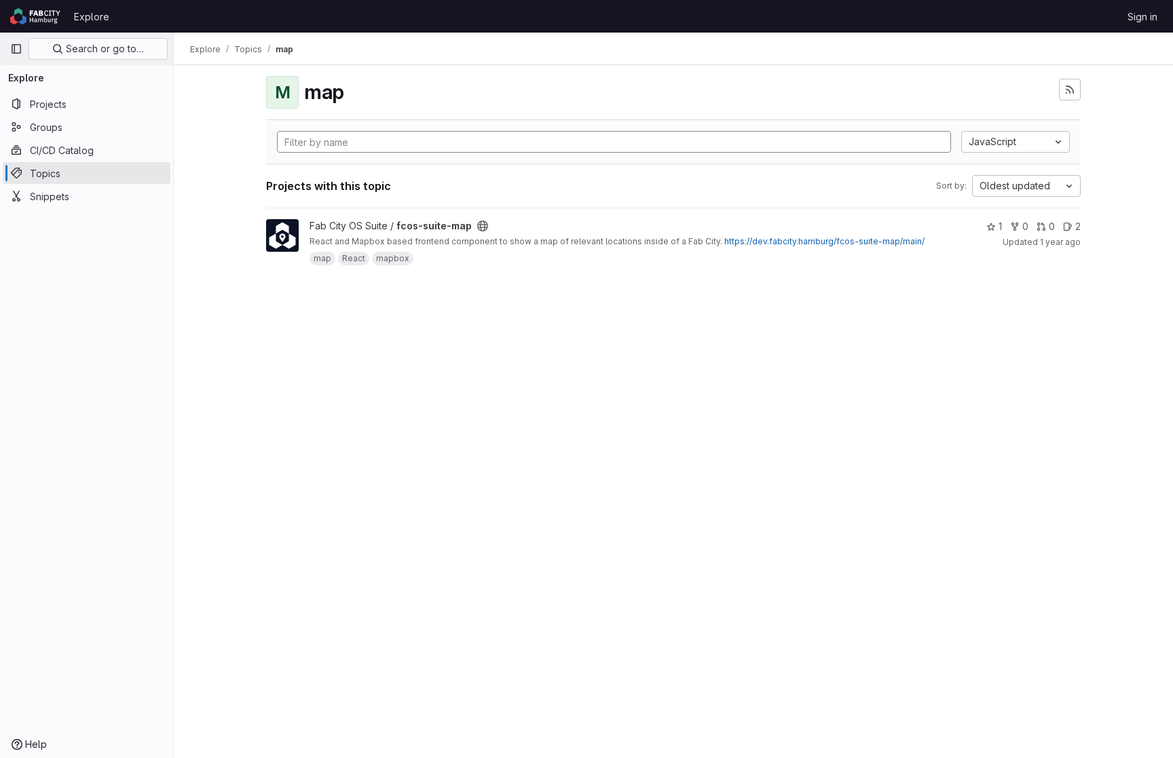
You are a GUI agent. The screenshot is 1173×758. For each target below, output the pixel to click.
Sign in (1142, 16)
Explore (91, 16)
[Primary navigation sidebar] (16, 49)
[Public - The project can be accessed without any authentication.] (482, 226)
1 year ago (1060, 242)
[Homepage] (35, 16)
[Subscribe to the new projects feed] (1070, 89)
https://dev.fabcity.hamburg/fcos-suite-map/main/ (824, 241)
